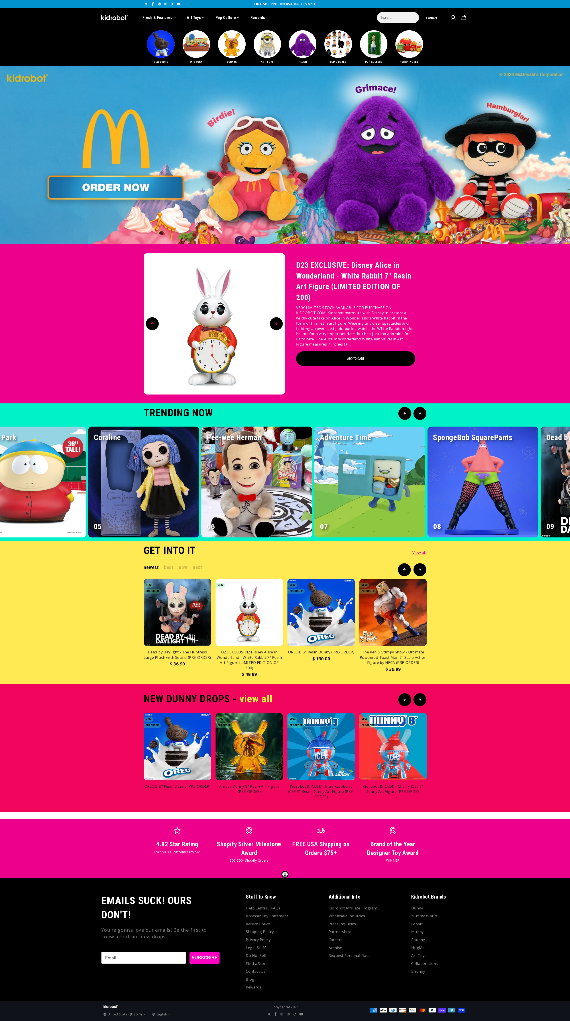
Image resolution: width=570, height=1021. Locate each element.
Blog (250, 979)
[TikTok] (172, 4)
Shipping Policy (260, 931)
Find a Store (257, 963)
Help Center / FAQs (263, 908)
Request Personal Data (349, 955)
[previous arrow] (541, 229)
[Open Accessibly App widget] (285, 874)
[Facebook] (152, 4)
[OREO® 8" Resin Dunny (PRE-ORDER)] (321, 612)
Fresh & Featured (157, 17)
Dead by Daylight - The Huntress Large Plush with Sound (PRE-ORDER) (177, 654)
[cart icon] (464, 17)
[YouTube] (178, 4)
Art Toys (194, 17)
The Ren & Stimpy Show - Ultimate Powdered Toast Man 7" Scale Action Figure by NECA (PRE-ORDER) (393, 657)
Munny (417, 931)
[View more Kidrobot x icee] (285, 155)
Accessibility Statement (267, 915)
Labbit (417, 923)
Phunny (418, 939)
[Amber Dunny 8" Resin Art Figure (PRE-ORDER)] (249, 746)
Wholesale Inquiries (347, 915)
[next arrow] (555, 229)
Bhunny (418, 971)
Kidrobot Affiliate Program (353, 908)
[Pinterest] (159, 4)
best (168, 567)
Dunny (417, 908)
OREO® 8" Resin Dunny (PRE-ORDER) (321, 652)
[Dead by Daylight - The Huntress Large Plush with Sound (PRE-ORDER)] (177, 612)
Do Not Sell (256, 955)
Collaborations (424, 963)
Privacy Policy (258, 939)
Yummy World (424, 915)
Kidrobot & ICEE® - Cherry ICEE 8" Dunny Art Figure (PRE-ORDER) (393, 789)
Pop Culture (226, 17)
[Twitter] (146, 4)
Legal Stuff (256, 947)
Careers (335, 939)
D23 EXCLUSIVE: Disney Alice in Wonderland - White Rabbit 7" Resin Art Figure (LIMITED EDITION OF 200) (353, 281)
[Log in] (453, 17)
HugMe (418, 947)
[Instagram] (165, 4)
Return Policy (258, 923)
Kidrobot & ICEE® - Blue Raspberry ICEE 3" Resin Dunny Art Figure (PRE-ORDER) (321, 791)
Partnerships (340, 931)
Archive (335, 947)
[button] (431, 17)
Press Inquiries (342, 923)
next (197, 567)
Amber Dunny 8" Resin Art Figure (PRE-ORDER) (249, 789)
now (183, 567)
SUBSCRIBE (204, 958)
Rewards (257, 17)
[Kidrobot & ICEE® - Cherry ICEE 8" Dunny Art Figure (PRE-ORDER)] (393, 746)
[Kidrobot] (114, 17)
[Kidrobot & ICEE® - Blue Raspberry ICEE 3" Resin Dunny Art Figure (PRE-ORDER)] (321, 746)
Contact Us (255, 971)
